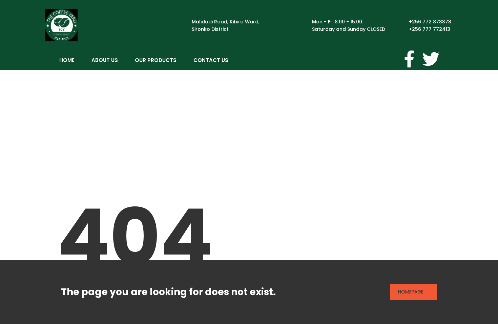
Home (67, 60)
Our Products (156, 60)
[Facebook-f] (409, 58)
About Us (104, 60)
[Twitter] (430, 58)
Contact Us (210, 60)
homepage (410, 291)
